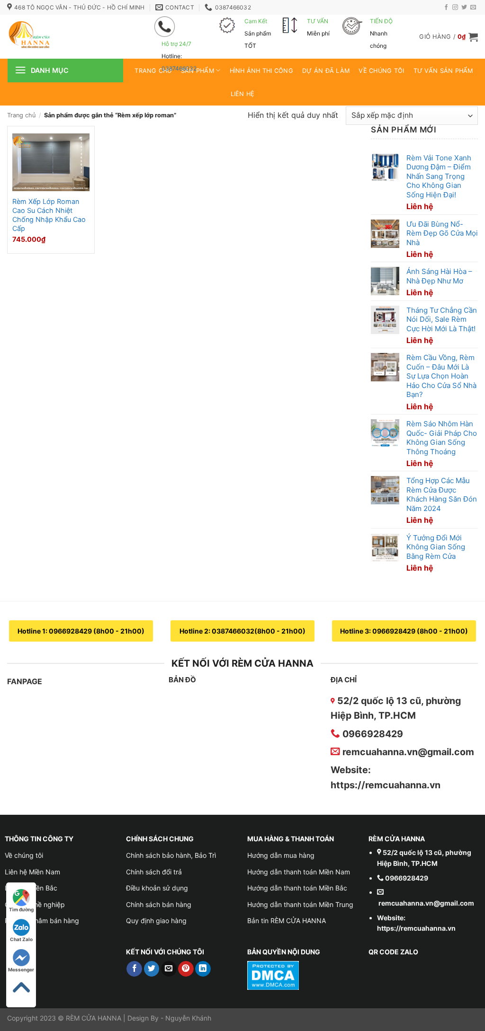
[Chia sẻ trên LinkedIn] (203, 969)
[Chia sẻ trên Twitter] (152, 969)
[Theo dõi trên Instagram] (455, 7)
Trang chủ (21, 115)
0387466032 (179, 68)
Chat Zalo (21, 939)
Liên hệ (243, 93)
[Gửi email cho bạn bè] (169, 969)
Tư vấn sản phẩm (443, 70)
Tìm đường (21, 909)
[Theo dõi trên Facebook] (446, 7)
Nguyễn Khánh (188, 1018)
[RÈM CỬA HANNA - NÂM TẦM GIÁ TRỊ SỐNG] (66, 37)
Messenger (21, 969)
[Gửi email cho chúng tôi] (473, 7)
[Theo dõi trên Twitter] (464, 7)
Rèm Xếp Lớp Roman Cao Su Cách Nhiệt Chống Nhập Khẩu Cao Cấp (49, 214)
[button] (448, 36)
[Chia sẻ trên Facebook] (134, 969)
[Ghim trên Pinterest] (186, 969)
